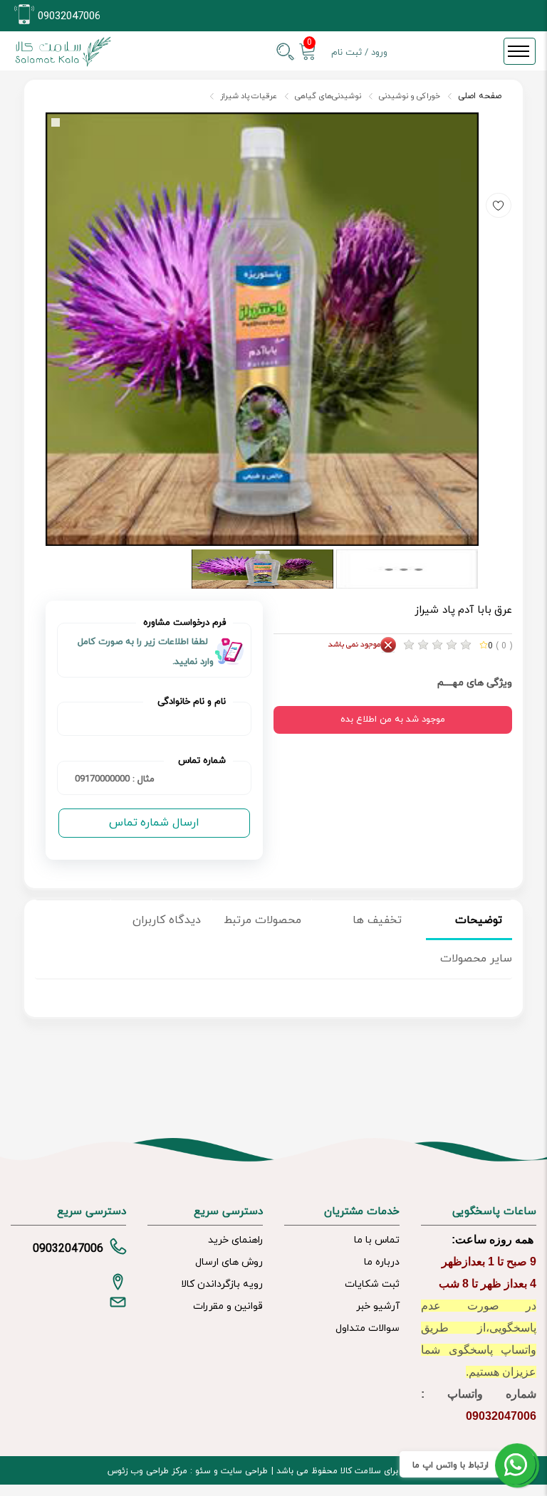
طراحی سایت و (239, 1471)
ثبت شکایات (372, 1284)
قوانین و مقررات (228, 1306)
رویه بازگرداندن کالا (222, 1284)
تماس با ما (377, 1240)
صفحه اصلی (479, 96)
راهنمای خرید (235, 1240)
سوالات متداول (367, 1328)
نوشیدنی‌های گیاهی (328, 96)
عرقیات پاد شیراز (248, 96)
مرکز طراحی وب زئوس (147, 1471)
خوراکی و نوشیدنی (409, 96)
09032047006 (69, 16)
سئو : (199, 1471)
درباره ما (382, 1262)
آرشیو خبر (378, 1306)
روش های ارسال (229, 1262)
